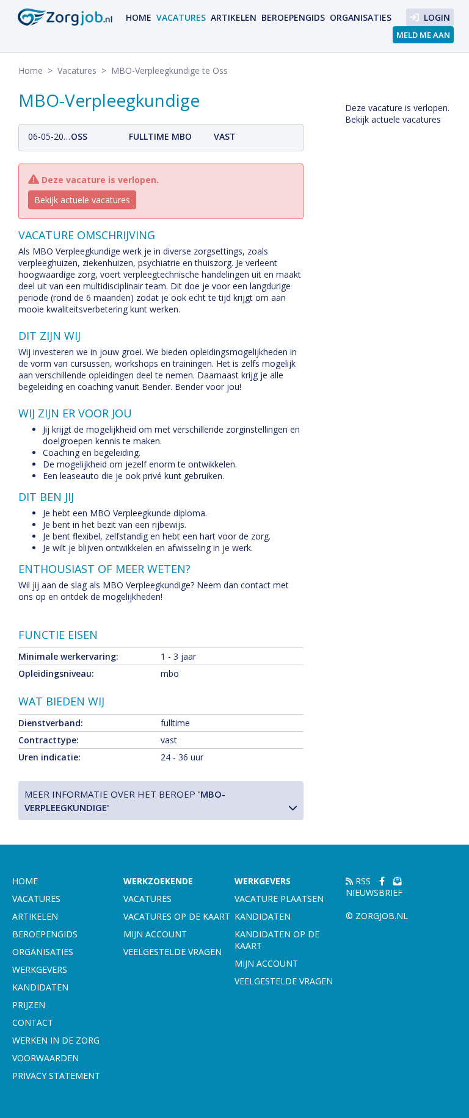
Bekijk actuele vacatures (82, 200)
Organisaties (360, 17)
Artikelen (233, 17)
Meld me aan (423, 34)
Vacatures (181, 17)
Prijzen (28, 1005)
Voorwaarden (45, 1058)
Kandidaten (40, 987)
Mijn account (155, 934)
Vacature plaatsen (279, 898)
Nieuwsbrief (374, 892)
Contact (32, 1022)
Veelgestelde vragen (172, 952)
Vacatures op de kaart (176, 916)
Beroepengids (293, 17)
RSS (362, 881)
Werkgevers (39, 969)
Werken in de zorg (56, 1040)
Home (138, 17)
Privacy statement (56, 1075)
